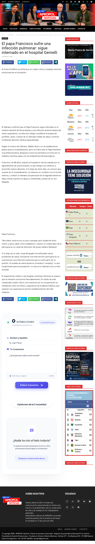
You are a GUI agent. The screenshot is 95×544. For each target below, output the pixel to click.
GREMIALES (23, 29)
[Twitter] (83, 1)
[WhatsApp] (87, 1)
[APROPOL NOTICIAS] (47, 14)
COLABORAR (47, 29)
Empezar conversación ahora (32, 458)
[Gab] (67, 1)
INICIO (4, 2)
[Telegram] (79, 1)
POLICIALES (13, 29)
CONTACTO (25, 2)
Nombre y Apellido (19, 338)
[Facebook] (63, 1)
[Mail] (75, 1)
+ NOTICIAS (57, 29)
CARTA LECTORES (35, 29)
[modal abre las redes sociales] (56, 62)
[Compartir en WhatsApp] (34, 62)
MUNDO (10, 35)
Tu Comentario (17, 349)
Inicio (3, 35)
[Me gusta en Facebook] (47, 62)
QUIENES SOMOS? (14, 2)
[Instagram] (71, 1)
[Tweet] (22, 62)
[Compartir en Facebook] (8, 62)
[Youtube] (91, 1)
